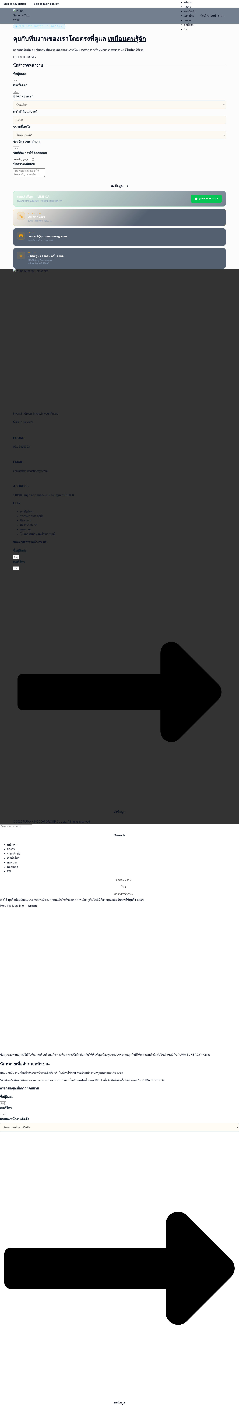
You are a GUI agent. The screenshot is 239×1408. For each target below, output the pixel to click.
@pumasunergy (208, 198)
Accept (32, 905)
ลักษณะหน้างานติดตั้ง (14, 1119)
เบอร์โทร (19, 561)
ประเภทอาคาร (23, 96)
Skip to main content (46, 3)
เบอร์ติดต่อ (20, 85)
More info (12, 905)
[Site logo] (22, 16)
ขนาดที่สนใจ (21, 126)
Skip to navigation (14, 3)
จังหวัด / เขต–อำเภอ (26, 142)
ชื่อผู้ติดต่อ (20, 74)
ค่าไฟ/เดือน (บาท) (25, 111)
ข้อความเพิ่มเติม (24, 164)
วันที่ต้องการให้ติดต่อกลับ (30, 153)
